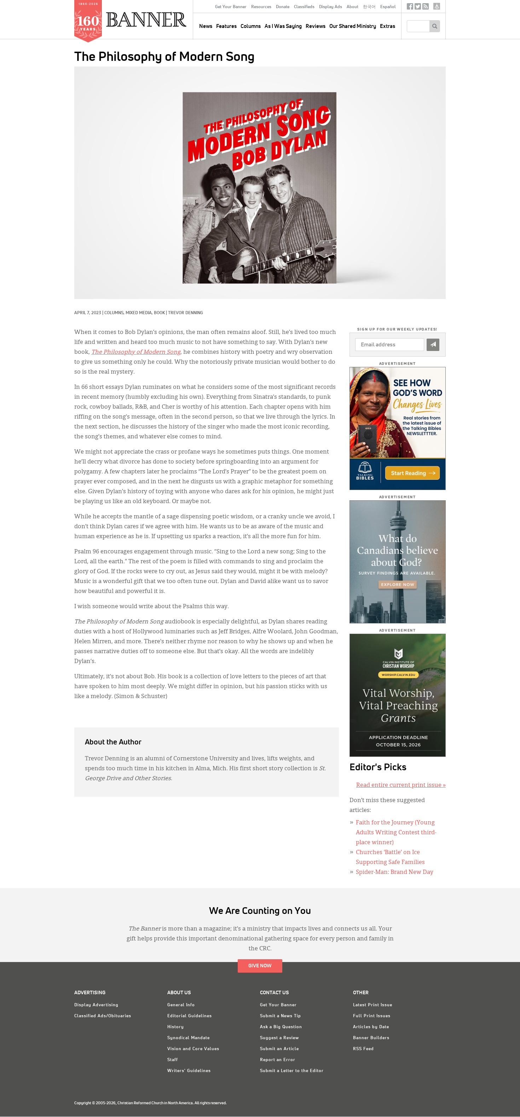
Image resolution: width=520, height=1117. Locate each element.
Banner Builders (371, 1038)
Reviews (315, 26)
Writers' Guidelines (189, 1071)
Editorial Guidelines (189, 1016)
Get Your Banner (231, 7)
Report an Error (277, 1060)
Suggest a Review (279, 1038)
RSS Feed (363, 1049)
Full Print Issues (372, 1016)
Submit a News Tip (280, 1016)
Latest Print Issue (372, 1005)
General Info (181, 1005)
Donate (282, 7)
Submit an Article (279, 1049)
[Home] (162, 19)
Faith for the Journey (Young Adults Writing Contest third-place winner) (396, 833)
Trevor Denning (185, 313)
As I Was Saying (283, 26)
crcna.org (436, 6)
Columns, (115, 313)
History (175, 1027)
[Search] (434, 26)
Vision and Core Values (193, 1049)
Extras (387, 26)
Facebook (410, 8)
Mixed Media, (140, 313)
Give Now (260, 965)
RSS (425, 8)
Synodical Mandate (188, 1038)
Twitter (418, 8)
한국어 (369, 7)
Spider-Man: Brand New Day (394, 872)
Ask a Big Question (281, 1027)
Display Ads (330, 7)
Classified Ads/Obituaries (102, 1016)
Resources (261, 7)
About (352, 7)
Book (159, 313)
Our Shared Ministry (352, 26)
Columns (251, 26)
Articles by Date (371, 1027)
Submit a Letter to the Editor (292, 1071)
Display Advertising (96, 1005)
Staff (172, 1060)
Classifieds (304, 7)
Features (226, 26)
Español (388, 7)
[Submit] (433, 345)
